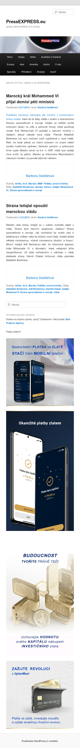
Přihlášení (26, 71)
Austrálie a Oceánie (51, 56)
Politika (48, 183)
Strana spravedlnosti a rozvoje (26, 190)
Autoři (53, 71)
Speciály (11, 71)
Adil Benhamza (37, 288)
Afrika (33, 56)
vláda (57, 292)
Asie (22, 64)
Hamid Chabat (53, 288)
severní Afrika (60, 183)
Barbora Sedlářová (48, 107)
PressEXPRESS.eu (26, 21)
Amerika (34, 64)
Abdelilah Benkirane (23, 187)
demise (39, 187)
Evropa (10, 64)
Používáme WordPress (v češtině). (40, 741)
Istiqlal (55, 187)
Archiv (46, 64)
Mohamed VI (12, 292)
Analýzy (41, 71)
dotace (47, 187)
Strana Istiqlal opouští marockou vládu (27, 208)
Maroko (32, 183)
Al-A (25, 183)
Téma (9, 56)
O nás (58, 64)
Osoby (21, 56)
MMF (40, 183)
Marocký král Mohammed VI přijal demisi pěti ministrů (32, 98)
